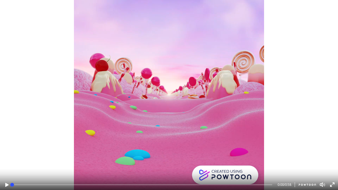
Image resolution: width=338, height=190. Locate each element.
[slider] (12, 185)
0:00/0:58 (284, 184)
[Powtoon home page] (305, 184)
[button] (7, 185)
